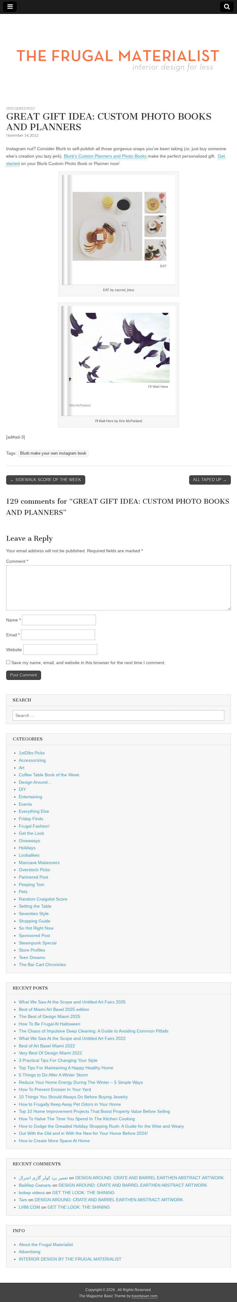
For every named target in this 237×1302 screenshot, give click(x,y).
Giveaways (29, 840)
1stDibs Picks (32, 752)
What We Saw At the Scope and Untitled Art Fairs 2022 (72, 1038)
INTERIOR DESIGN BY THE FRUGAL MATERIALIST (70, 1259)
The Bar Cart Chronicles (42, 964)
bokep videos (32, 1192)
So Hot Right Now (36, 928)
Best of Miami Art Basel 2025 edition (54, 1009)
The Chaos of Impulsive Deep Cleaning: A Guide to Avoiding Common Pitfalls (93, 1030)
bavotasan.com (144, 1296)
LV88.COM (29, 1207)
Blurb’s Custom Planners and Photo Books (105, 156)
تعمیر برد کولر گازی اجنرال (43, 1177)
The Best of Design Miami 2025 (49, 1016)
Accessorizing (32, 760)
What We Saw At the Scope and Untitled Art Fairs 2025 (72, 1001)
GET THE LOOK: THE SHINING (83, 1192)
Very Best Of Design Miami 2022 (50, 1052)
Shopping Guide (34, 920)
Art (21, 767)
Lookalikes (29, 855)
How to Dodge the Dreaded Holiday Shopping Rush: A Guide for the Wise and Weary (101, 1126)
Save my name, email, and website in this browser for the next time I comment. (88, 662)
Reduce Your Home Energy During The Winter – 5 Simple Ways (81, 1082)
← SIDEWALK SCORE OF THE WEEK (45, 479)
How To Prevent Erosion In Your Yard (55, 1089)
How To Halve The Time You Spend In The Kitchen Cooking (77, 1118)
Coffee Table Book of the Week (49, 774)
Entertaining (30, 796)
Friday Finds (31, 818)
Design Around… (35, 782)
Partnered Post (33, 877)
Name (13, 619)
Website (14, 649)
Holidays (27, 847)
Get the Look (31, 833)
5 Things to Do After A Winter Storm (53, 1074)
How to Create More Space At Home (54, 1140)
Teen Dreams (32, 957)
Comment (17, 561)
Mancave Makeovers (39, 862)
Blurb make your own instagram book (53, 453)
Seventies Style (34, 913)
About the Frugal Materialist (46, 1244)
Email (13, 634)
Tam (23, 1199)
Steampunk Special (37, 942)
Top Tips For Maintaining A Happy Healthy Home (66, 1067)
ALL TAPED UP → (210, 479)
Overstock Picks (34, 869)
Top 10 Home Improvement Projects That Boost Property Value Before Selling (94, 1111)
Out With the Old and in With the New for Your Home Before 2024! (83, 1133)
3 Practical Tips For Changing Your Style (58, 1060)
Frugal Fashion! (34, 826)
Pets (23, 891)
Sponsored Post (20, 108)
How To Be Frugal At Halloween (49, 1023)
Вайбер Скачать (35, 1185)
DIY (22, 789)
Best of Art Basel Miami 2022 (47, 1045)
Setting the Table (35, 906)
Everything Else (34, 811)
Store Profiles (32, 950)
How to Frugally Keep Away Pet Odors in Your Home (70, 1104)
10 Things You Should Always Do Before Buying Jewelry (73, 1096)
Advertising (29, 1251)
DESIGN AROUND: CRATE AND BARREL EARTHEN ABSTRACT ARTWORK (149, 1177)
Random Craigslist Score (43, 899)
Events (25, 804)
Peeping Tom (31, 884)
